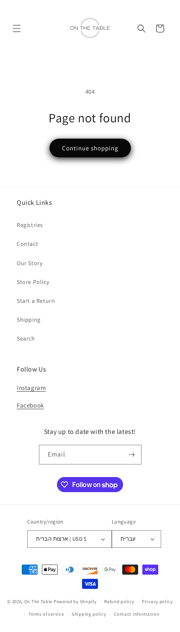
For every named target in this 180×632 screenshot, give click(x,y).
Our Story (29, 263)
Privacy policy (157, 601)
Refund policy (119, 601)
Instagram (31, 388)
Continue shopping (90, 148)
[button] (17, 28)
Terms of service (46, 614)
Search (26, 338)
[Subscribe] (132, 454)
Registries (30, 225)
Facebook (30, 405)
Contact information (136, 614)
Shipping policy (89, 614)
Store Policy (33, 282)
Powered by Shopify (75, 601)
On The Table (39, 601)
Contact (27, 244)
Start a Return (36, 300)
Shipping (29, 319)
